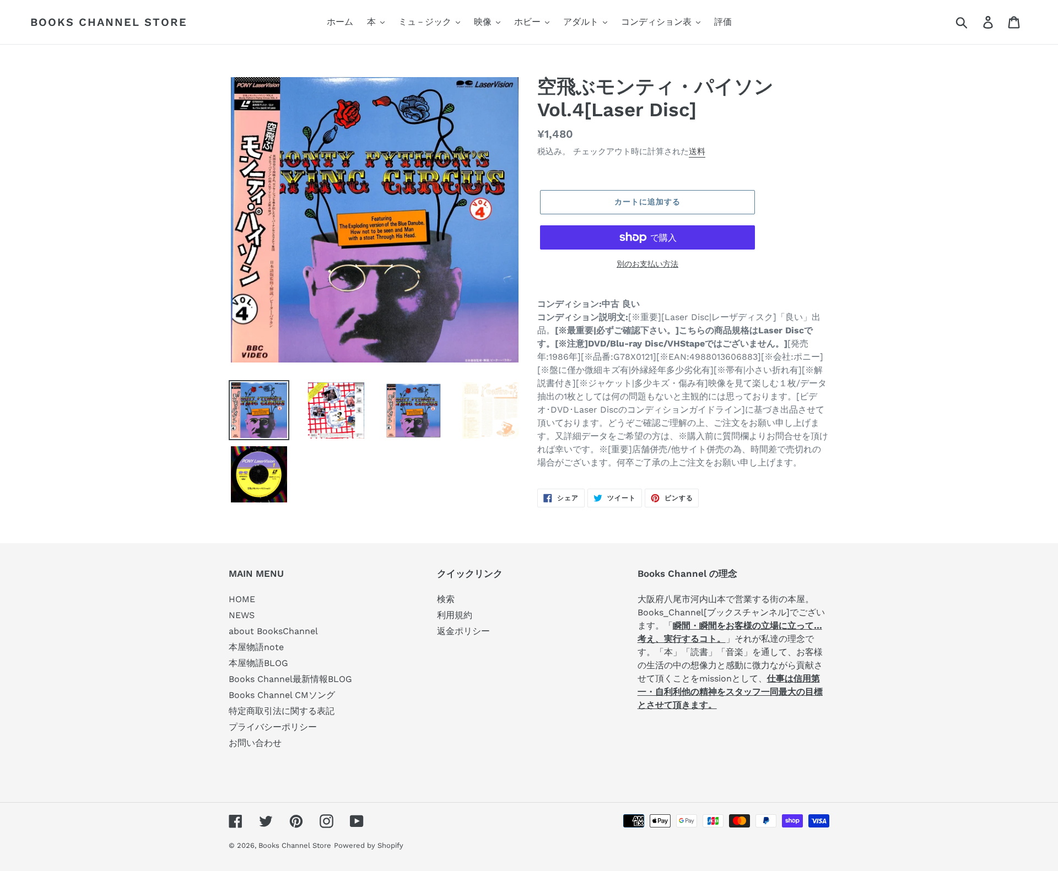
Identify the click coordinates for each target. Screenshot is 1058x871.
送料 (697, 151)
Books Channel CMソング (282, 695)
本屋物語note (256, 647)
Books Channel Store (108, 22)
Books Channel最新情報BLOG (290, 679)
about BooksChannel (273, 631)
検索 (446, 599)
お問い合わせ (255, 743)
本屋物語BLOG (258, 663)
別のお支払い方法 (647, 263)
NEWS (242, 615)
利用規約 (454, 615)
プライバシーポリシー (273, 727)
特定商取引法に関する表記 (281, 711)
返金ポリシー (463, 631)
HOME (242, 599)
